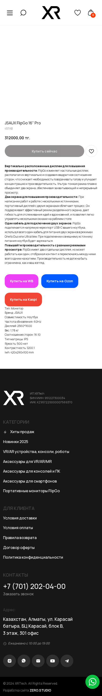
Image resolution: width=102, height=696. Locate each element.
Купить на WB (21, 281)
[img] (23, 12)
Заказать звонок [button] (18, 593)
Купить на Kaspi (23, 299)
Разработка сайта (27, 690)
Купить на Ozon (59, 281)
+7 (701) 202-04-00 (34, 586)
